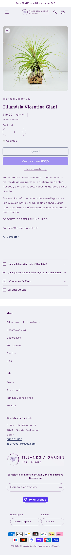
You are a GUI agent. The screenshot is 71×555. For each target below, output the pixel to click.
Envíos (10, 382)
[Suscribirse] (60, 487)
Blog (9, 361)
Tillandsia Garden (28, 546)
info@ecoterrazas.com (21, 443)
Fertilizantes (14, 345)
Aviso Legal (13, 390)
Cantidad (8, 125)
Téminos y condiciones (20, 398)
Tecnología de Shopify (49, 546)
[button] (7, 12)
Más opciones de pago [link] (35, 169)
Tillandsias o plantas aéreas (23, 322)
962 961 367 (14, 439)
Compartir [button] (13, 237)
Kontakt (11, 405)
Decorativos (14, 338)
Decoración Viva (16, 330)
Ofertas (11, 353)
